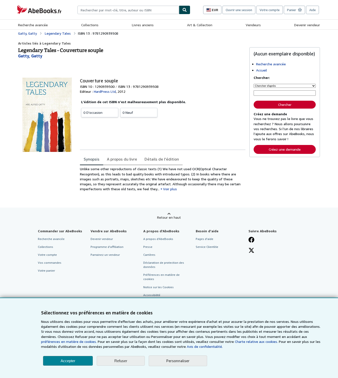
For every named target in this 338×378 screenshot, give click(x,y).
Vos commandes (49, 262)
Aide (312, 10)
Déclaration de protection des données (163, 265)
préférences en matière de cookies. (69, 341)
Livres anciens (143, 25)
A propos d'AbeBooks (158, 239)
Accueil (261, 70)
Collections (89, 25)
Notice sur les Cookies (158, 287)
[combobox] (128, 10)
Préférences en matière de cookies (161, 277)
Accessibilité (151, 295)
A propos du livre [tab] (122, 159)
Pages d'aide (204, 239)
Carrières (149, 255)
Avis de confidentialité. (205, 346)
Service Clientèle (207, 247)
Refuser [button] (120, 361)
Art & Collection (199, 25)
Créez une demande (285, 149)
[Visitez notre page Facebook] (251, 240)
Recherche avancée (33, 25)
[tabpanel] (162, 178)
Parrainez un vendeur (105, 255)
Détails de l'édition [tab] (162, 159)
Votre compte (270, 10)
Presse (147, 247)
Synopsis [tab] (91, 159)
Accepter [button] (68, 361)
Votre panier (46, 270)
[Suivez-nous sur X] (251, 251)
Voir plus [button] (170, 189)
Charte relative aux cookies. (257, 341)
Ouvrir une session (239, 10)
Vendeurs (253, 25)
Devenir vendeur (307, 25)
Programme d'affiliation (107, 247)
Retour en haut (169, 217)
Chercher (284, 105)
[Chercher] (184, 10)
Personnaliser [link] (178, 360)
